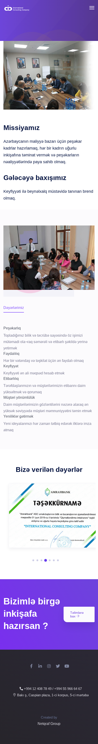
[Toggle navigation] (92, 7)
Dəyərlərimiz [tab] (13, 308)
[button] (33, 560)
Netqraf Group (49, 724)
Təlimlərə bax (77, 614)
